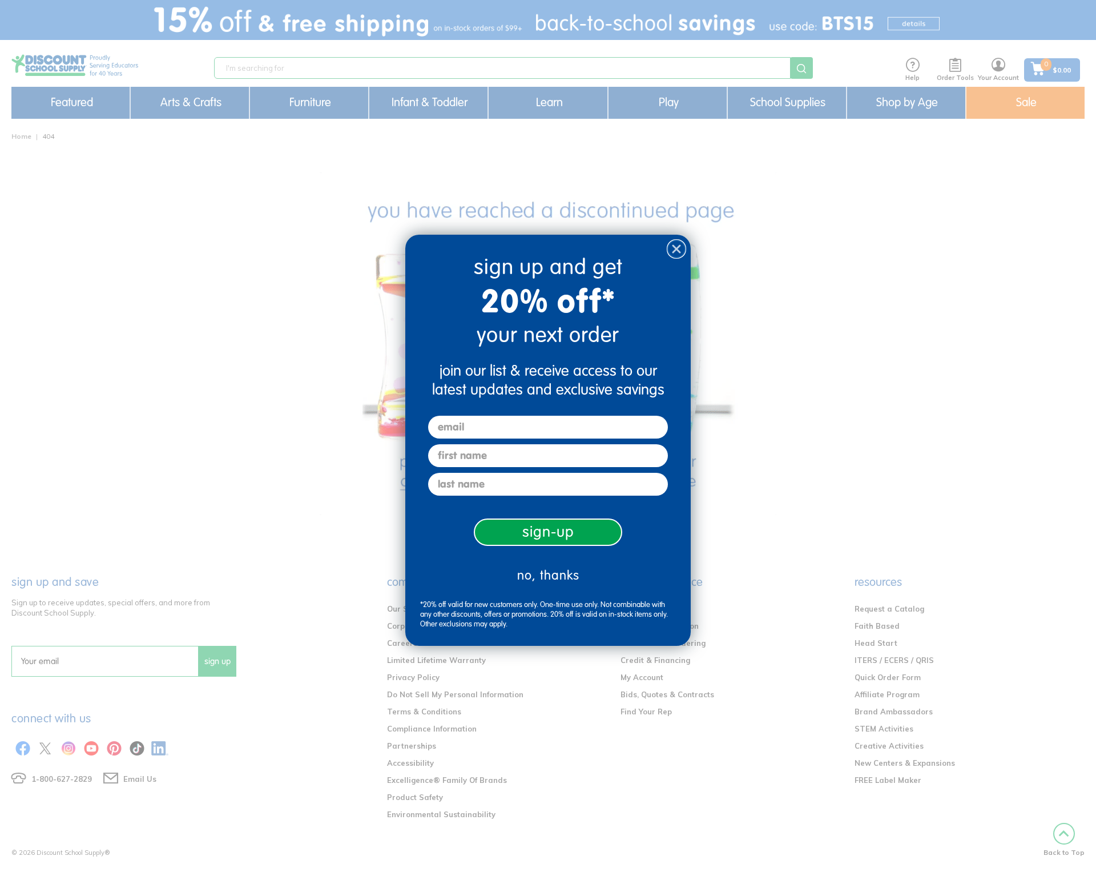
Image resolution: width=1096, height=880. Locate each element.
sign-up (548, 532)
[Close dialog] (676, 249)
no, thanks (548, 575)
